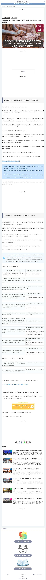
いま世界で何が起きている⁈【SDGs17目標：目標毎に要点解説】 (15, 384)
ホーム (9, 574)
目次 (22, 71)
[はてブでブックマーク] (22, 442)
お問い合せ (23, 576)
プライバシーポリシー (38, 574)
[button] (29, 442)
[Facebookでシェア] (19, 442)
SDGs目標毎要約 (14, 17)
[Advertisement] (23, 12)
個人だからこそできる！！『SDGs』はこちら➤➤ (23, 3)
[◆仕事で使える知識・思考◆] (23, 550)
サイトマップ (23, 574)
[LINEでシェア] (24, 442)
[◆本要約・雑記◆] (23, 564)
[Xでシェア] (16, 442)
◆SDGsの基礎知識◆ (6, 17)
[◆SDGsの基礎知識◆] (23, 537)
